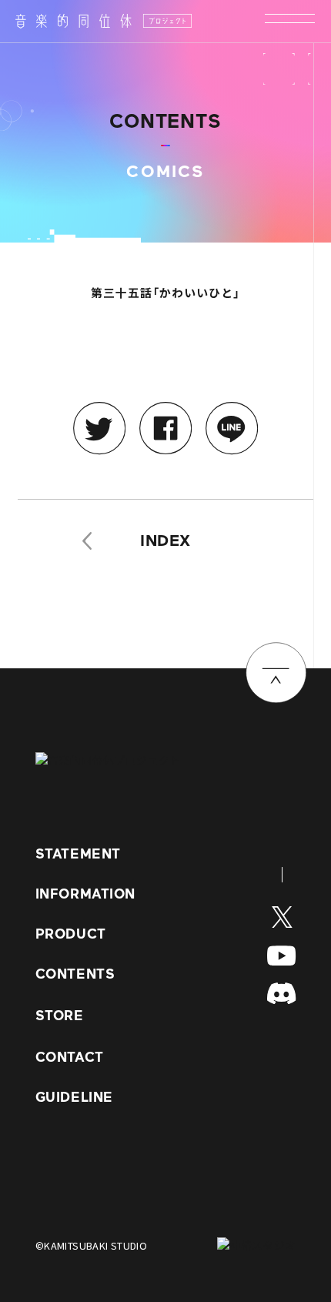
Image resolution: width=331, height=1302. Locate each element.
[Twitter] (282, 917)
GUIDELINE (74, 1097)
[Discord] (281, 993)
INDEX (165, 540)
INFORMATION (85, 893)
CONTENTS (75, 974)
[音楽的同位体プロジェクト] (103, 21)
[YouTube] (281, 956)
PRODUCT (70, 933)
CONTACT (69, 1057)
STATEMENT (78, 853)
